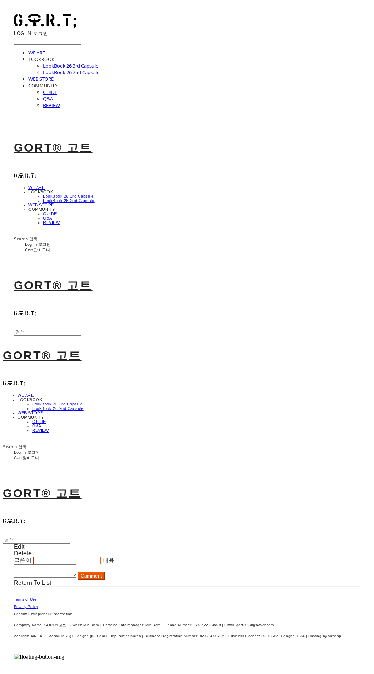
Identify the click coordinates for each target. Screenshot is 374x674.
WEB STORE (41, 79)
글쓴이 (23, 560)
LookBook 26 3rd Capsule (70, 65)
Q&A (48, 98)
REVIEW (51, 105)
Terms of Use (25, 599)
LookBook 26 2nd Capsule (71, 72)
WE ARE (36, 52)
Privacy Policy (26, 607)
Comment (91, 576)
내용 (109, 560)
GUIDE (50, 92)
